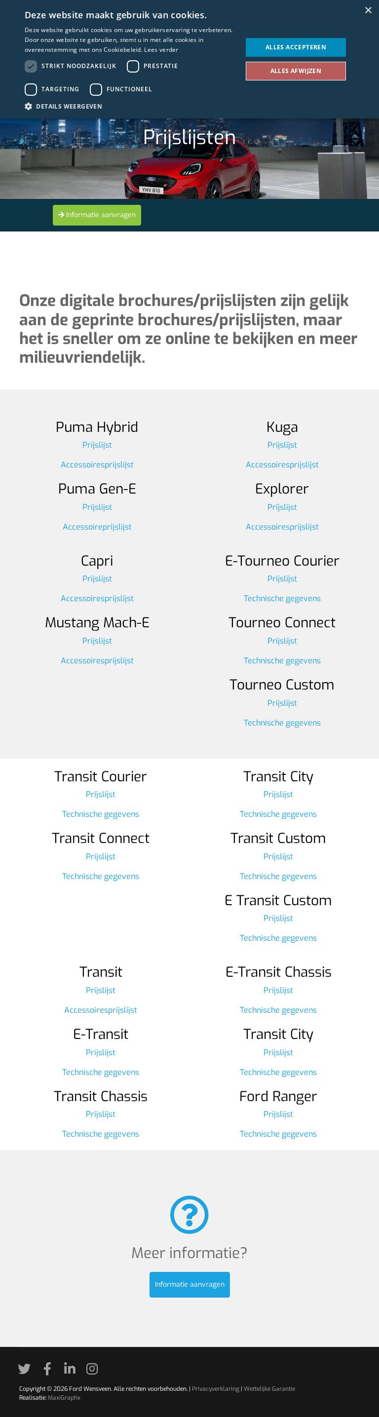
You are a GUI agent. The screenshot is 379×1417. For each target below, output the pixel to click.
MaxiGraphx (64, 1398)
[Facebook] (50, 1371)
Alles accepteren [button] (295, 47)
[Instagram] (95, 1371)
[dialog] (189, 59)
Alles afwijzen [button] (296, 71)
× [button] (368, 10)
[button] (130, 106)
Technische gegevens (282, 598)
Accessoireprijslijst (97, 527)
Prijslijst (97, 445)
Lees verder (161, 49)
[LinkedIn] (73, 1371)
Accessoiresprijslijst (97, 465)
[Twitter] (28, 1371)
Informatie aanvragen (100, 215)
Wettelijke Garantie (269, 1389)
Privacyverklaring (215, 1389)
